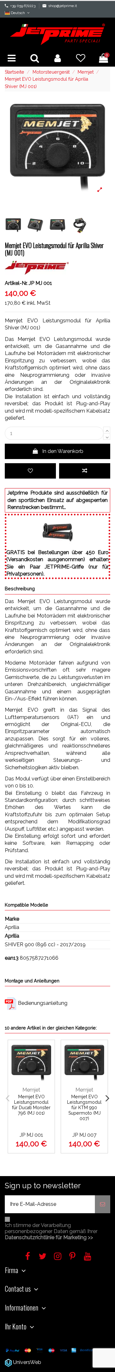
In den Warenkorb (62, 451)
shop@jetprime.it (62, 6)
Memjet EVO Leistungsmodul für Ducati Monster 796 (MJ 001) (31, 1105)
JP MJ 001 (31, 1135)
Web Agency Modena (68, 1362)
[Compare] (47, 1066)
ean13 (12, 958)
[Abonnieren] (102, 1204)
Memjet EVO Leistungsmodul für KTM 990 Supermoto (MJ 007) (84, 1107)
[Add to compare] (84, 471)
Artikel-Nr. (16, 283)
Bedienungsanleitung (42, 1003)
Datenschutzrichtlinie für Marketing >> (49, 1237)
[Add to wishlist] (30, 471)
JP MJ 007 (84, 1135)
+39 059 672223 (22, 6)
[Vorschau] (47, 1079)
